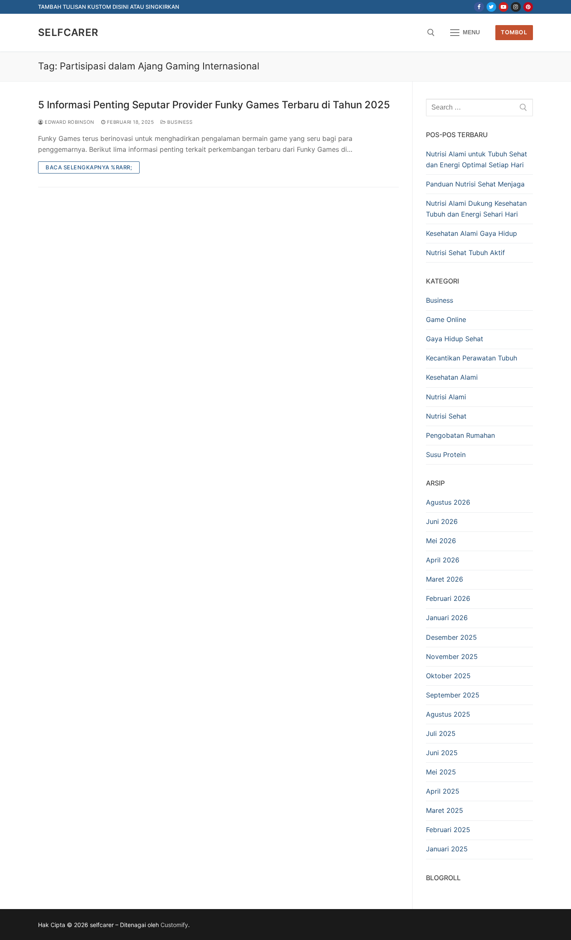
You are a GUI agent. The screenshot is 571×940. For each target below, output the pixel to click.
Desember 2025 (451, 637)
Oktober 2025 (448, 676)
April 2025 (442, 791)
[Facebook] (479, 7)
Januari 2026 (447, 617)
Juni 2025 (442, 752)
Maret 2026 (444, 579)
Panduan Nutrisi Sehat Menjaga (475, 184)
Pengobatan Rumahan (460, 435)
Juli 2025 (441, 733)
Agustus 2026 (448, 502)
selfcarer (68, 32)
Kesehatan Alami (452, 377)
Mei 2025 (441, 772)
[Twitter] (491, 7)
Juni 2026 (442, 521)
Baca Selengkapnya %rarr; (89, 167)
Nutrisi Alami (446, 397)
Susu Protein (446, 454)
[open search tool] (431, 32)
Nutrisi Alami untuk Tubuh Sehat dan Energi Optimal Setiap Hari (476, 159)
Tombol (514, 32)
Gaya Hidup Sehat (454, 339)
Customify (174, 924)
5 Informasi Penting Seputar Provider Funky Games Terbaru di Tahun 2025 (214, 105)
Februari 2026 (448, 598)
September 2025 (452, 695)
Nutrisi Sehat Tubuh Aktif (465, 252)
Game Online (446, 319)
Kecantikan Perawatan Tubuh (471, 358)
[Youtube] (503, 7)
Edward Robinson (68, 122)
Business (179, 122)
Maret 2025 (444, 810)
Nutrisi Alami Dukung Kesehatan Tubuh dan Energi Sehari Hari (476, 208)
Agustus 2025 (448, 714)
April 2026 (442, 560)
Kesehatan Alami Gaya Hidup (471, 233)
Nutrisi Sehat (446, 416)
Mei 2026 (441, 540)
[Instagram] (515, 7)
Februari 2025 (448, 829)
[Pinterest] (528, 7)
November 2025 (452, 656)
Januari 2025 (447, 849)
